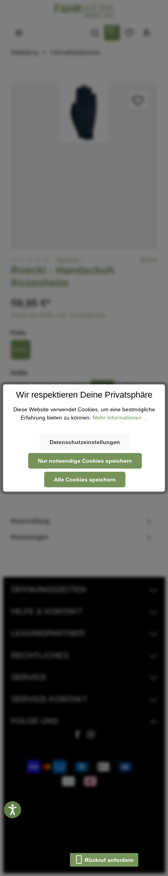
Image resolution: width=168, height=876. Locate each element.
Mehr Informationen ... (120, 417)
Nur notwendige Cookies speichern (85, 461)
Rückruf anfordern (108, 860)
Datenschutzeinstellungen (85, 442)
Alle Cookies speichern (85, 479)
